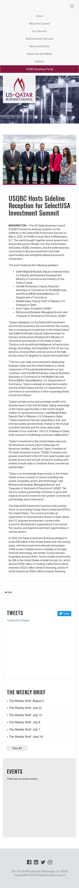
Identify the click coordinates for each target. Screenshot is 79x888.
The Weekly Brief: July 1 (24, 729)
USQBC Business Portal (39, 69)
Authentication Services (39, 38)
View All (17, 748)
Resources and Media (39, 53)
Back (9, 592)
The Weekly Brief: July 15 (25, 715)
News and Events (39, 46)
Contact (39, 61)
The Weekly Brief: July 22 (25, 708)
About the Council (39, 23)
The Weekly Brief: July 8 (24, 722)
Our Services (39, 31)
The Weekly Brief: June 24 (26, 736)
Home (39, 16)
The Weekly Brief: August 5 (26, 701)
